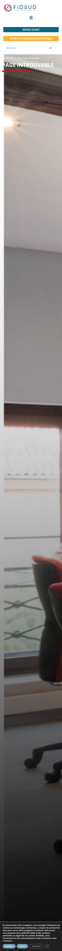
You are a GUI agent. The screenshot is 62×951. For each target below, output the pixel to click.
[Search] (50, 48)
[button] (31, 18)
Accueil (5, 58)
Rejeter (22, 946)
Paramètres (36, 946)
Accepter (9, 946)
